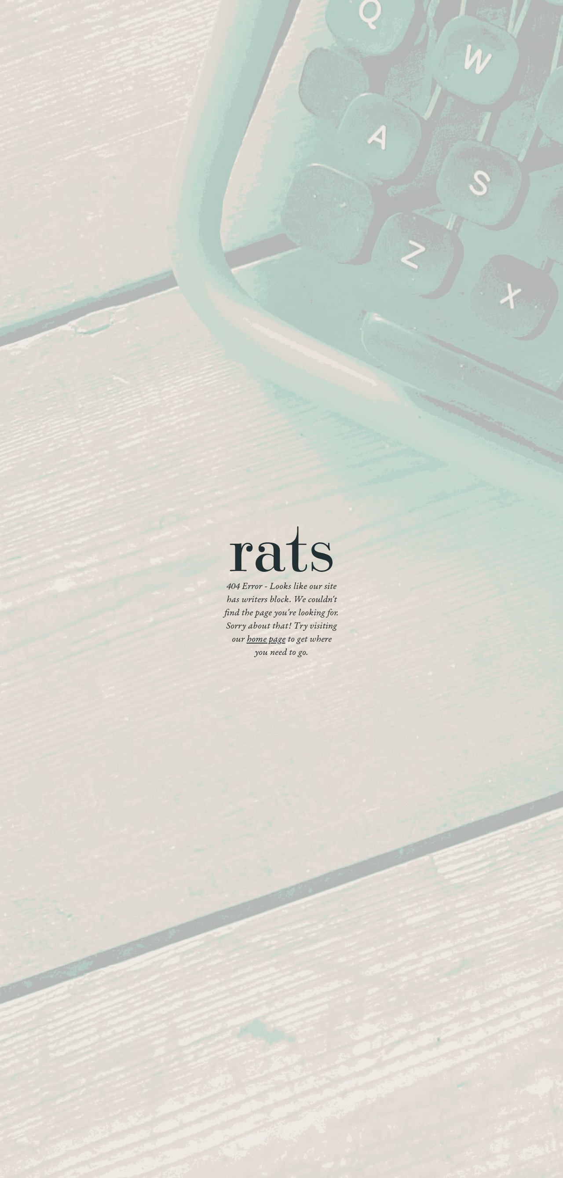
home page (266, 639)
